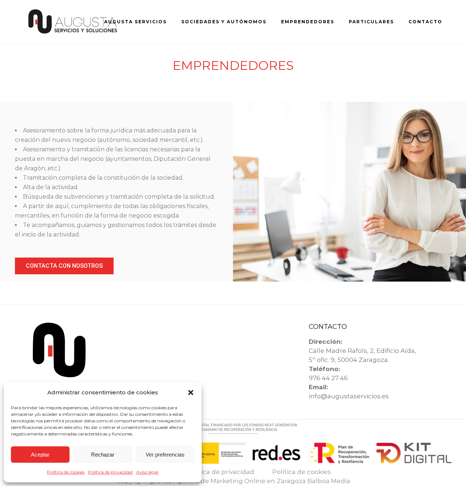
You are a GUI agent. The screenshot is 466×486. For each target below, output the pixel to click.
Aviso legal (147, 472)
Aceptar (40, 454)
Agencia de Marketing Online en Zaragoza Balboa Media (261, 481)
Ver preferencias (165, 454)
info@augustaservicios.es (349, 396)
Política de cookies (65, 472)
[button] (190, 392)
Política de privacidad (110, 472)
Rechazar (102, 454)
